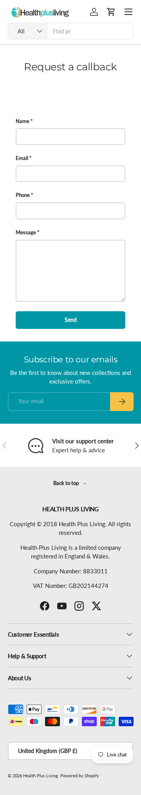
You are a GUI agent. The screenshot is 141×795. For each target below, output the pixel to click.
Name (22, 121)
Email (22, 158)
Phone (23, 195)
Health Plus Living (40, 775)
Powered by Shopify (79, 775)
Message (26, 232)
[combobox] (70, 31)
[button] (111, 11)
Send (71, 319)
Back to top (66, 483)
